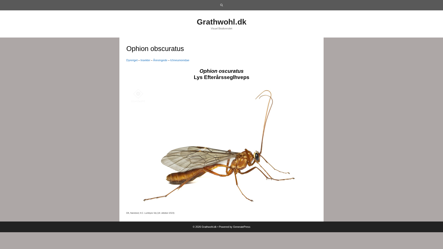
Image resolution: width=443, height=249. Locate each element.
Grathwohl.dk (221, 21)
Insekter (145, 60)
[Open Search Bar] (221, 5)
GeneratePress (241, 226)
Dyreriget (132, 60)
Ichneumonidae (179, 60)
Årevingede (160, 60)
